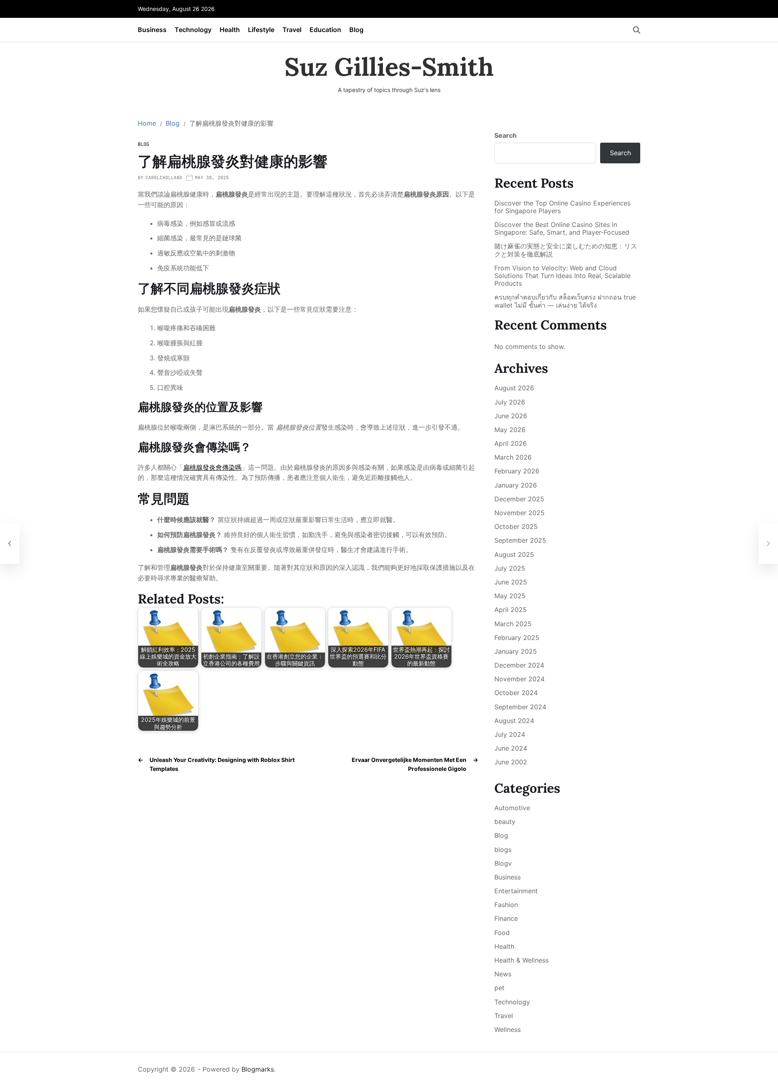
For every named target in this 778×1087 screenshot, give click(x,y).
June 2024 (510, 748)
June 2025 (510, 582)
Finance (506, 918)
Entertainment (516, 891)
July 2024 (509, 734)
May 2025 (510, 596)
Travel (291, 30)
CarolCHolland (163, 177)
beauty (504, 821)
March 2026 (513, 457)
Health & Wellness (521, 960)
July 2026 (509, 402)
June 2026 (510, 416)
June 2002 (510, 762)
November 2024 (519, 679)
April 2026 (510, 443)
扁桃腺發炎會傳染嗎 (212, 467)
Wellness (507, 1029)
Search (505, 135)
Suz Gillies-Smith (389, 66)
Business (152, 30)
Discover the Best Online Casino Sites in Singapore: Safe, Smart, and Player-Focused (561, 228)
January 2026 (515, 485)
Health (230, 30)
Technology (193, 30)
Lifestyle (261, 30)
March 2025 (513, 624)
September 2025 (520, 540)
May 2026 (510, 430)
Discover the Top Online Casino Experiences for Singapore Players (562, 207)
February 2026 (516, 471)
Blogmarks (258, 1069)
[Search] (636, 30)
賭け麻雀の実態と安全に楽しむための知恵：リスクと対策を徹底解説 (565, 250)
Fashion (506, 905)
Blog (356, 30)
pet (499, 988)
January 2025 (515, 651)
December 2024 (519, 665)
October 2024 (516, 693)
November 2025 (519, 513)
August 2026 (514, 388)
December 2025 (519, 499)
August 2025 (514, 554)
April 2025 (510, 610)
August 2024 (514, 721)
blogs (502, 849)
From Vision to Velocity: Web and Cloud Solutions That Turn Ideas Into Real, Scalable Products (562, 275)
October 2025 (516, 526)
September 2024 (520, 707)
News (502, 974)
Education (325, 30)
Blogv (503, 863)
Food (502, 933)
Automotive (512, 808)
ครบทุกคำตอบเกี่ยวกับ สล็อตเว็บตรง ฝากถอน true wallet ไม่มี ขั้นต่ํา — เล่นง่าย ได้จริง (565, 301)
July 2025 (509, 568)
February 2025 (516, 637)
